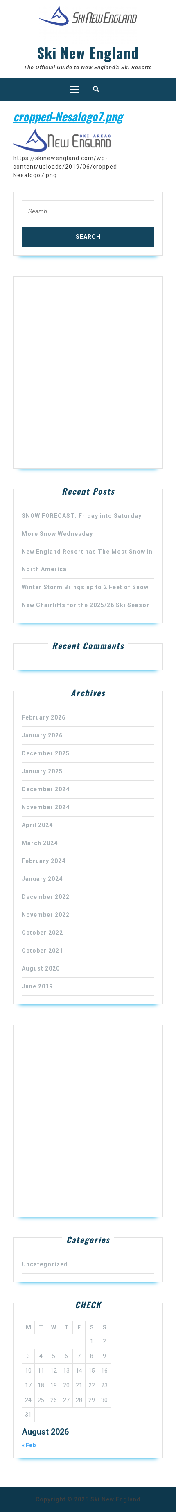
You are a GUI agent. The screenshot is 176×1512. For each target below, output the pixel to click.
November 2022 (46, 914)
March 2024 (40, 843)
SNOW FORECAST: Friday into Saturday (82, 516)
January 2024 (42, 879)
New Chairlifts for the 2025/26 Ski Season (86, 605)
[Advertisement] (88, 372)
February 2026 (43, 717)
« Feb (29, 1445)
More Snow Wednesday (57, 533)
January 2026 (42, 735)
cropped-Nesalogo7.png (67, 116)
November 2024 (46, 807)
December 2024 (46, 789)
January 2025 (42, 771)
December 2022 (46, 897)
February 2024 (43, 861)
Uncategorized (45, 1264)
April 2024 (37, 825)
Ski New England (88, 52)
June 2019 (37, 986)
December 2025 (46, 753)
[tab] (74, 89)
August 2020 (41, 968)
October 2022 (42, 932)
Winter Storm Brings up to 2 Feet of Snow (85, 587)
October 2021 (42, 950)
